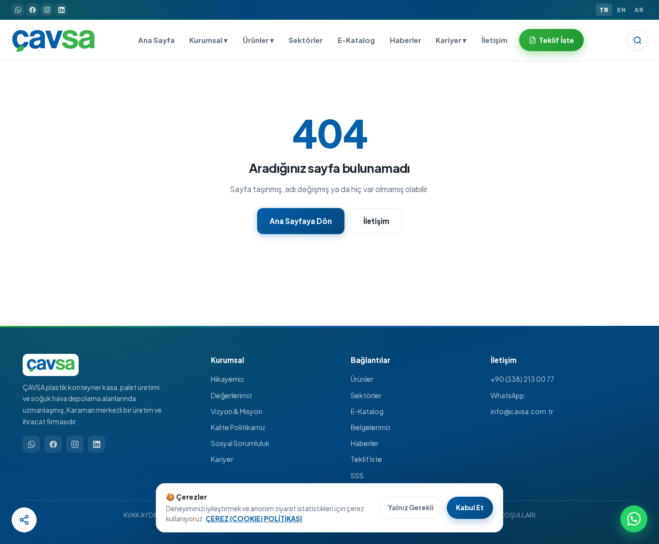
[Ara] (637, 40)
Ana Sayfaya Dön (301, 220)
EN (621, 10)
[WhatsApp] (18, 9)
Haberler (405, 39)
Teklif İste (556, 39)
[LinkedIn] (61, 9)
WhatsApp (507, 395)
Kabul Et (470, 507)
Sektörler (305, 39)
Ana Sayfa (156, 39)
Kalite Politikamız (238, 427)
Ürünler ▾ (258, 39)
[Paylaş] (24, 519)
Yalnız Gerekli (411, 507)
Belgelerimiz (371, 427)
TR (604, 10)
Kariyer (222, 459)
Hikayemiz (227, 379)
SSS (357, 475)
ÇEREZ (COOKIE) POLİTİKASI (254, 519)
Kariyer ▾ (451, 39)
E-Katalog (356, 39)
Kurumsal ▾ (208, 39)
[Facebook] (32, 9)
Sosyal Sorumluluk (240, 443)
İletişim (494, 39)
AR (639, 10)
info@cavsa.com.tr (522, 411)
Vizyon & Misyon (236, 411)
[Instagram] (47, 9)
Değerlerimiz (231, 395)
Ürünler (362, 379)
